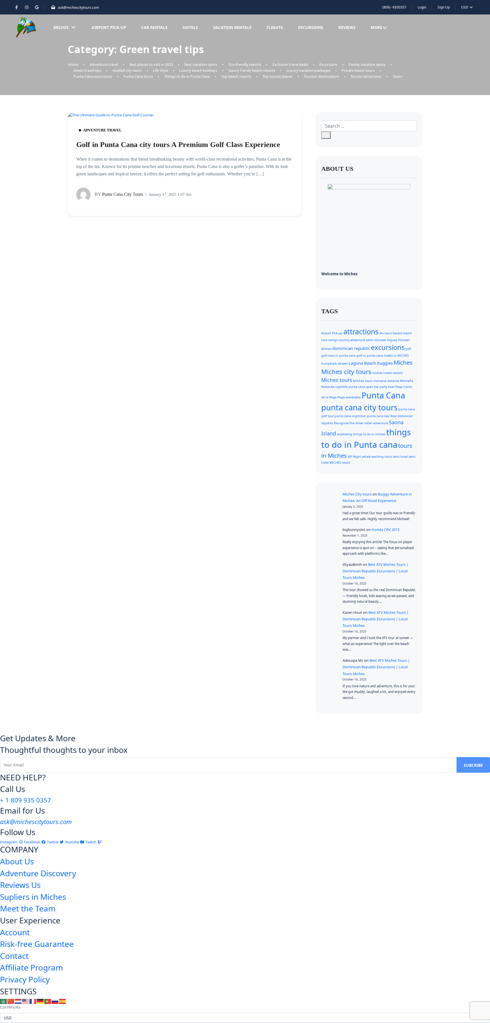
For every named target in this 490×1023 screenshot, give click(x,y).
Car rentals (154, 27)
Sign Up (444, 7)
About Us (17, 861)
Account (15, 932)
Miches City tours (357, 494)
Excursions (310, 27)
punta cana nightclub (350, 416)
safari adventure (376, 423)
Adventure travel (104, 64)
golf (408, 349)
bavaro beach (402, 333)
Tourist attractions (365, 76)
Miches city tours (346, 371)
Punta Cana (383, 395)
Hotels (190, 27)
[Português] (48, 1000)
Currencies (10, 1007)
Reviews (347, 27)
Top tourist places (277, 76)
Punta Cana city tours (119, 194)
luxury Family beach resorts (252, 70)
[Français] (33, 1000)
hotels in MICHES (396, 356)
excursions (388, 347)
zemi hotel (400, 457)
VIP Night (354, 457)
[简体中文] (11, 1000)
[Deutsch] (40, 1000)
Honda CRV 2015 (385, 529)
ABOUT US (337, 168)
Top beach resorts (236, 76)
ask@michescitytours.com (78, 7)
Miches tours (336, 380)
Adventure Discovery (38, 873)
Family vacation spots (367, 64)
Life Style (160, 70)
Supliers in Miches (33, 896)
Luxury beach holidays (198, 70)
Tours (397, 76)
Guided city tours (127, 70)
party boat (387, 387)
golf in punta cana (369, 356)
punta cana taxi (378, 416)
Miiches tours (362, 381)
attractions (361, 331)
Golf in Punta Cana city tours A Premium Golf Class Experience (178, 144)
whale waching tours (377, 457)
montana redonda (386, 381)
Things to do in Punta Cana (187, 76)
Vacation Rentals (232, 27)
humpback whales (334, 363)
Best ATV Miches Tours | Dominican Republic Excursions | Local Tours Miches (375, 571)
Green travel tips (87, 70)
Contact (14, 955)
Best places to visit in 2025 (151, 64)
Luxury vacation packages (308, 70)
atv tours (385, 333)
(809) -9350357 (394, 7)
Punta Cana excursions (92, 76)
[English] (25, 1000)
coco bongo (329, 340)
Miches (61, 27)
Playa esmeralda (349, 397)
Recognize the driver (349, 423)
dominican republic (351, 348)
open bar (372, 387)
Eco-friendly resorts (245, 64)
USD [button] (465, 7)
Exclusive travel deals (290, 64)
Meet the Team (28, 908)
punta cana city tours (359, 407)
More (376, 27)
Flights (275, 27)
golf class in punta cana (338, 356)
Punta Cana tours (138, 76)
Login (422, 7)
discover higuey (386, 340)
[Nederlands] (18, 1000)
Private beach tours (358, 70)
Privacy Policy (25, 979)
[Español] (62, 1000)
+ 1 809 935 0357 (25, 800)
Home (73, 64)
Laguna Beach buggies (371, 363)
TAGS (329, 311)
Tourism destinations (321, 76)
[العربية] (3, 1000)
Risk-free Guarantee (37, 943)
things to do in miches (369, 434)
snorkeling (344, 434)
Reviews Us (20, 884)
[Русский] (55, 1000)
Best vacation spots (200, 64)
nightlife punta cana (350, 387)
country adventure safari (356, 340)
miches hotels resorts (387, 373)
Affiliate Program (31, 967)
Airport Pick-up (109, 27)
